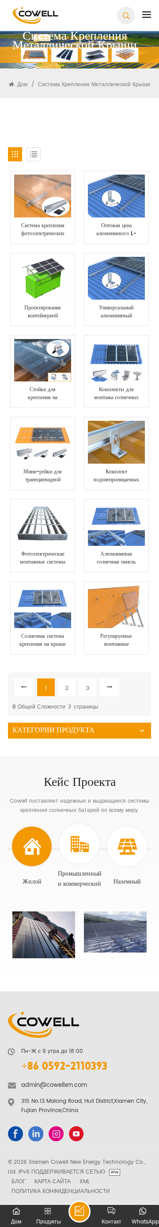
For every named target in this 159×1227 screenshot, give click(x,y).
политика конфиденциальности (60, 1191)
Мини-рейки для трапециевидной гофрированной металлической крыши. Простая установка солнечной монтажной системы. (42, 476)
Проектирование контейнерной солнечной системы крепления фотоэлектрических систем (42, 312)
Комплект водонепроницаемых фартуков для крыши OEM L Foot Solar (116, 476)
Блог (18, 1181)
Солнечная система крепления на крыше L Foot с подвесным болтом (42, 640)
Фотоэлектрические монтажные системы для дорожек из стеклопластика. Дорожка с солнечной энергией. (42, 558)
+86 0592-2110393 (64, 1067)
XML (85, 1181)
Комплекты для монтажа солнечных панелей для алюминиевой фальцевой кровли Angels (116, 394)
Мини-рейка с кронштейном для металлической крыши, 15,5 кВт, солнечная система (116, 929)
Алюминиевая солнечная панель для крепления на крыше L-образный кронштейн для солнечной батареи (116, 558)
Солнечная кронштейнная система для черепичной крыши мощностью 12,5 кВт (43, 935)
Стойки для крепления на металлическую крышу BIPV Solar (42, 394)
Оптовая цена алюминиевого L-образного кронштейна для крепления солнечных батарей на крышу (116, 230)
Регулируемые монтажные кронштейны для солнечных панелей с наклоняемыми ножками (116, 640)
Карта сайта (52, 1181)
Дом (21, 84)
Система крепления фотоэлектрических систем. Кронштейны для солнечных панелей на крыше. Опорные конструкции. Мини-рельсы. (42, 230)
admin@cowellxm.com (54, 1085)
